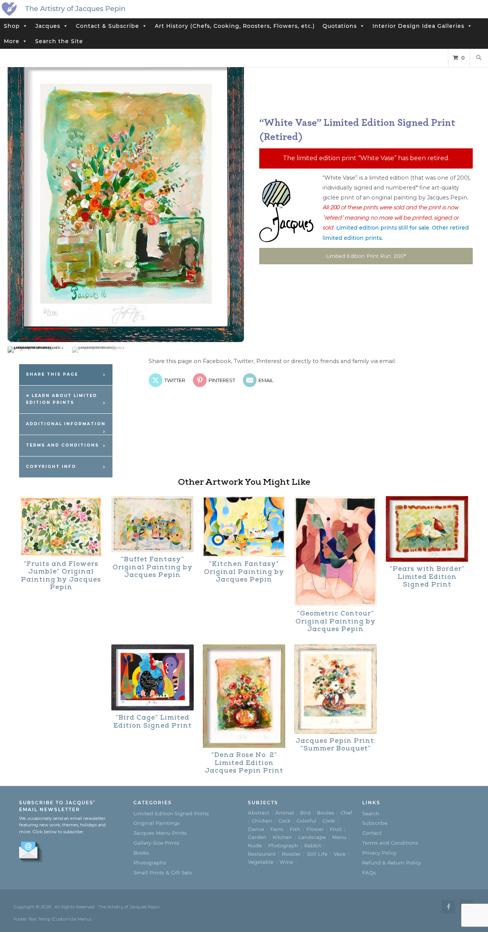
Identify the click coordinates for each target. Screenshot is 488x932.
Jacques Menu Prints (160, 833)
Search (370, 813)
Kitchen (282, 837)
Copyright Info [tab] (51, 466)
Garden (257, 837)
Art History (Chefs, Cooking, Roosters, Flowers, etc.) (235, 25)
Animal (284, 813)
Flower (315, 829)
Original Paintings (156, 823)
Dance (256, 829)
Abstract (258, 813)
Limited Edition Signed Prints (171, 813)
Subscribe (374, 823)
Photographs (149, 863)
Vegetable (260, 862)
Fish (295, 829)
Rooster (291, 854)
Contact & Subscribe (107, 25)
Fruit (336, 829)
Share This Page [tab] (52, 374)
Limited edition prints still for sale (382, 227)
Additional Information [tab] (66, 423)
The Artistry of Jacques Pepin (75, 9)
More (11, 41)
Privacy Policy (379, 853)
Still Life (317, 854)
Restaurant (262, 854)
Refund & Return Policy (391, 863)
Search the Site (59, 41)
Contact (372, 833)
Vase (339, 854)
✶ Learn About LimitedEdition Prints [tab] (61, 399)
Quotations (340, 25)
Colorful (306, 821)
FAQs (369, 872)
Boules (325, 813)
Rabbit (312, 845)
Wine (286, 862)
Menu (339, 837)
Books (141, 853)
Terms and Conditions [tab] (62, 445)
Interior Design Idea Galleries (418, 25)
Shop (12, 25)
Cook (329, 821)
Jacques (47, 25)
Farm (277, 829)
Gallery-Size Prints (156, 843)
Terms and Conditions (390, 843)
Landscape (312, 837)
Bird (305, 813)
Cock (284, 821)
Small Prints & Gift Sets (162, 872)
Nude (255, 845)
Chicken (262, 821)
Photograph (283, 845)
